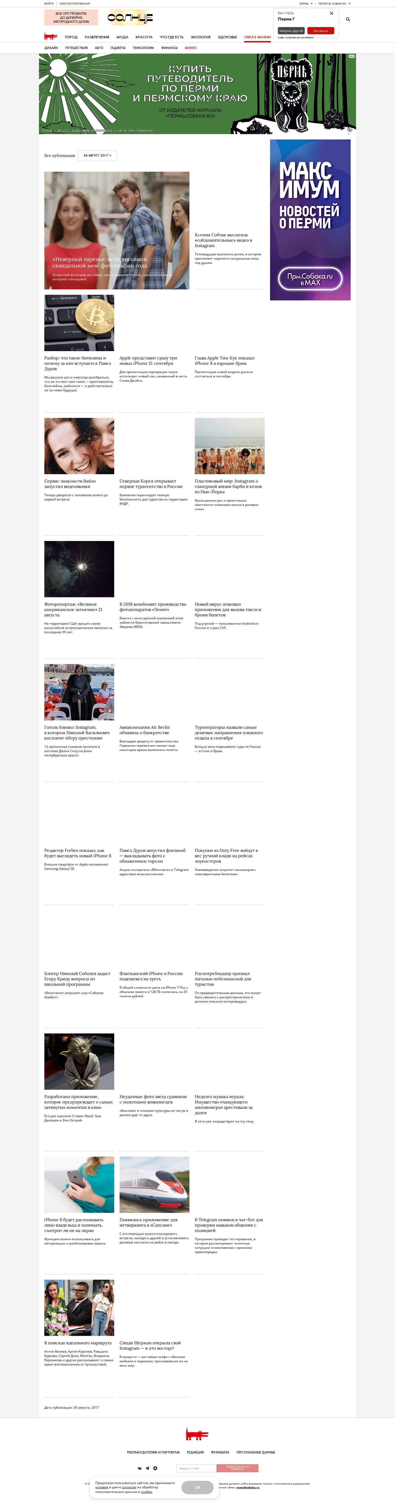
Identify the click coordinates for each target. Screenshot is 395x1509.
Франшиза (220, 1452)
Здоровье (227, 37)
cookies (146, 1491)
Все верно (321, 31)
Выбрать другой (291, 31)
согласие (129, 1487)
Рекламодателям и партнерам (153, 1452)
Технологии (143, 48)
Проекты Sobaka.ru (332, 3)
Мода (122, 37)
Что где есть (172, 37)
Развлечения (97, 37)
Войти (49, 3)
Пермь (303, 3)
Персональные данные (255, 1452)
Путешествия (76, 48)
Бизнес (191, 48)
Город (71, 37)
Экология (200, 37)
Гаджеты (118, 48)
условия (101, 1487)
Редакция (195, 1452)
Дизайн (51, 48)
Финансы (169, 48)
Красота (144, 37)
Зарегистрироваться (75, 3)
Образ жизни (257, 37)
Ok (197, 1487)
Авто (99, 48)
